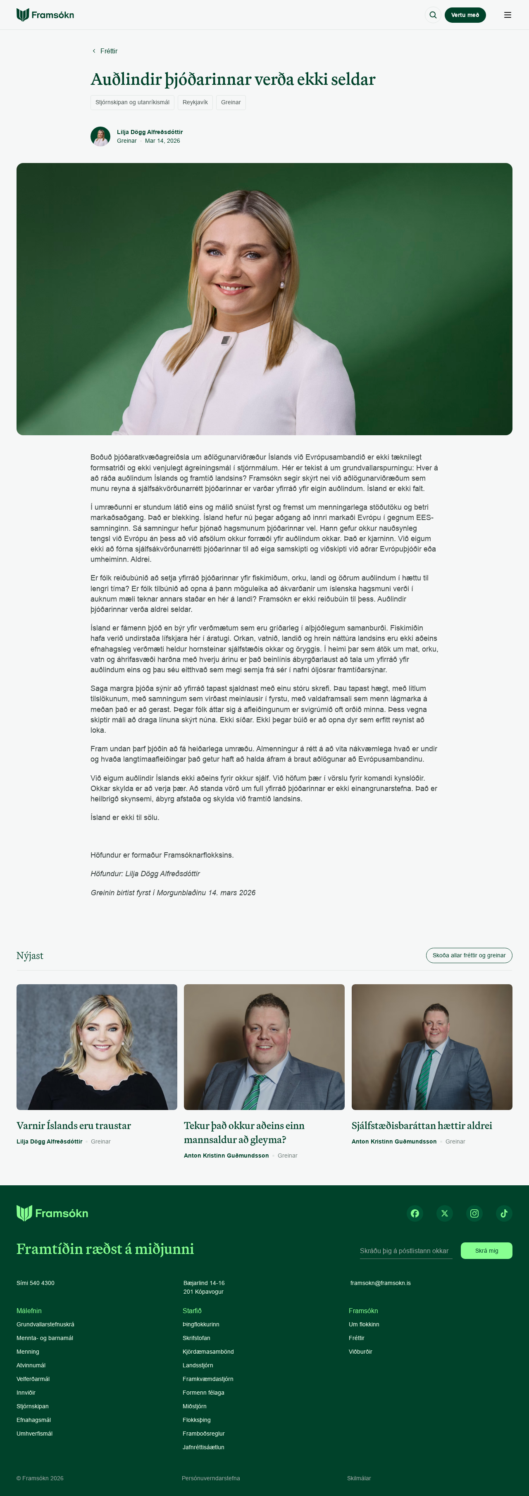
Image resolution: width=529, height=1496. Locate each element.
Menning (28, 1351)
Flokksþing (197, 1420)
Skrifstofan (196, 1338)
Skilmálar (359, 1478)
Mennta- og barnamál (46, 1338)
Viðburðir (360, 1351)
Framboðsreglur (204, 1433)
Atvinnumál (31, 1365)
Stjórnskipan (33, 1406)
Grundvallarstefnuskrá (45, 1324)
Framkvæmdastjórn (208, 1379)
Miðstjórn (195, 1406)
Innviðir (26, 1392)
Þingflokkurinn (201, 1324)
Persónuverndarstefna (211, 1478)
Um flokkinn (364, 1324)
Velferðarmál (33, 1379)
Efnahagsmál (34, 1420)
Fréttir (357, 1338)
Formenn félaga (203, 1392)
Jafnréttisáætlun (203, 1447)
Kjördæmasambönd (208, 1351)
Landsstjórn (198, 1365)
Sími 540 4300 (36, 1283)
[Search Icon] (433, 15)
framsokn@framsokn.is (380, 1283)
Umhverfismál (34, 1433)
